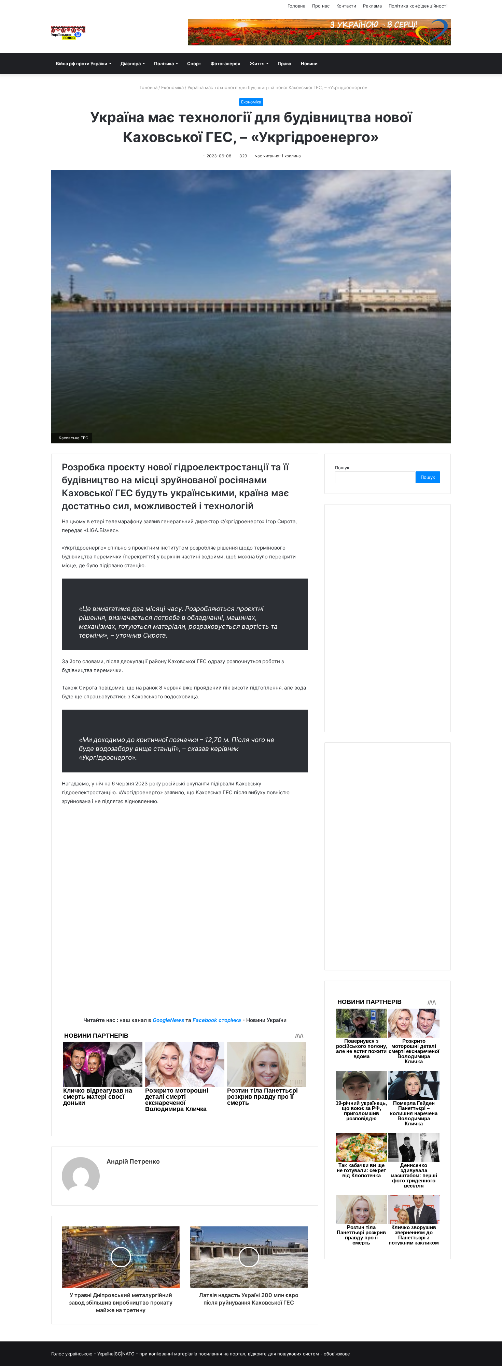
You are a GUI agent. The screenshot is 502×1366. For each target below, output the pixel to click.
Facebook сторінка (217, 1020)
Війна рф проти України (81, 63)
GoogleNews (168, 1020)
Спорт (194, 63)
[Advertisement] (185, 862)
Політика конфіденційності (418, 6)
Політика (164, 63)
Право (284, 63)
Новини (309, 63)
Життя (257, 63)
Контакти (346, 6)
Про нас (321, 6)
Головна (296, 6)
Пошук (342, 467)
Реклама (372, 6)
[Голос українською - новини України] (68, 33)
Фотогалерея (225, 63)
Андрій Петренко (133, 1161)
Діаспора (131, 63)
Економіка (172, 87)
